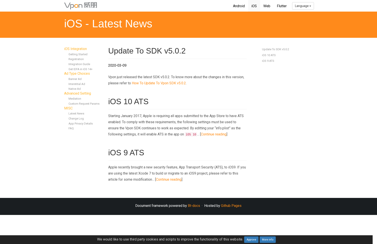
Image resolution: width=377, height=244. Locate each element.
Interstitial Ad (77, 84)
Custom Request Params (84, 103)
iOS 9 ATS (268, 60)
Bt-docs (194, 206)
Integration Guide (79, 64)
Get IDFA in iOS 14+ (81, 69)
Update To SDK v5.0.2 (275, 49)
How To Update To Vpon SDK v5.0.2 (159, 83)
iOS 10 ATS (269, 55)
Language (302, 6)
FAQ (71, 128)
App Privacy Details (81, 123)
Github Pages (231, 206)
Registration (76, 59)
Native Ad (75, 88)
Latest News (76, 113)
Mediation (75, 98)
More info (267, 239)
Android (239, 6)
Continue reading (213, 134)
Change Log (76, 118)
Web (266, 6)
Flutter (282, 6)
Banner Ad (75, 79)
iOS (254, 6)
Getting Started (78, 54)
